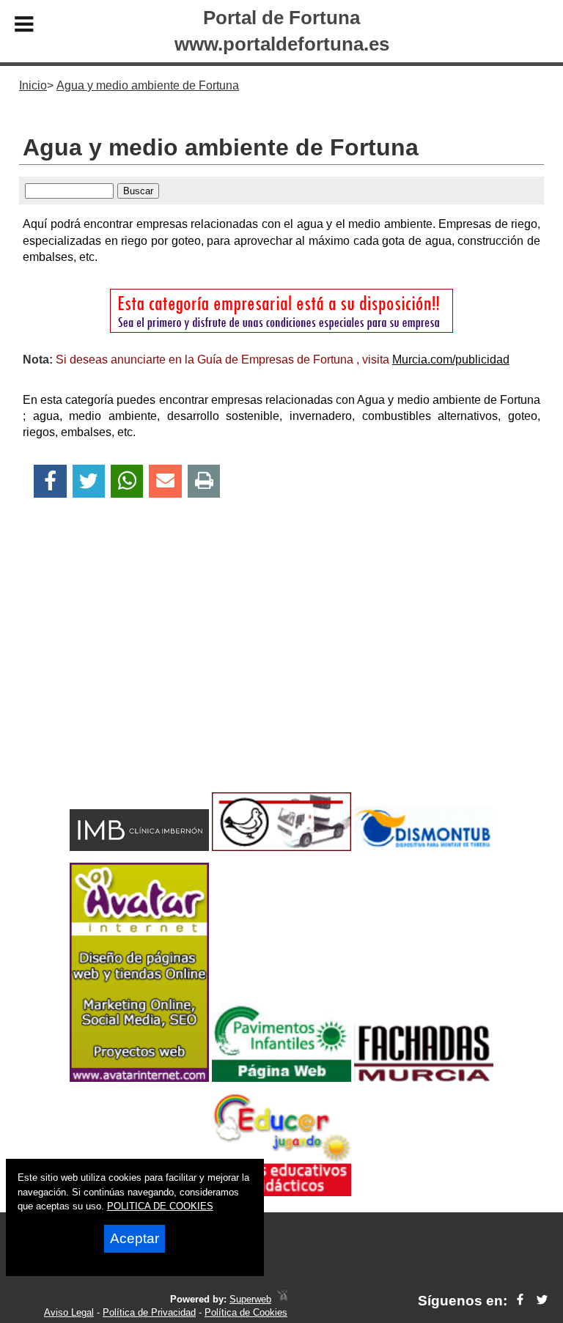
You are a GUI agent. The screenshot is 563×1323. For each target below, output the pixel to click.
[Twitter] (89, 481)
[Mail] (165, 481)
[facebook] (520, 1300)
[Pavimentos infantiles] (281, 1078)
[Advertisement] (281, 670)
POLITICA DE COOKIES (160, 1206)
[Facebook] (50, 481)
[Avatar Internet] (139, 1078)
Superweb (250, 1299)
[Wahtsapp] (127, 481)
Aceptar (134, 1238)
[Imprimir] (204, 481)
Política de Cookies (246, 1312)
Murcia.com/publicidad (450, 359)
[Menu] (24, 26)
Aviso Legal (69, 1312)
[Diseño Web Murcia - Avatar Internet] (282, 1299)
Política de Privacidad (149, 1312)
